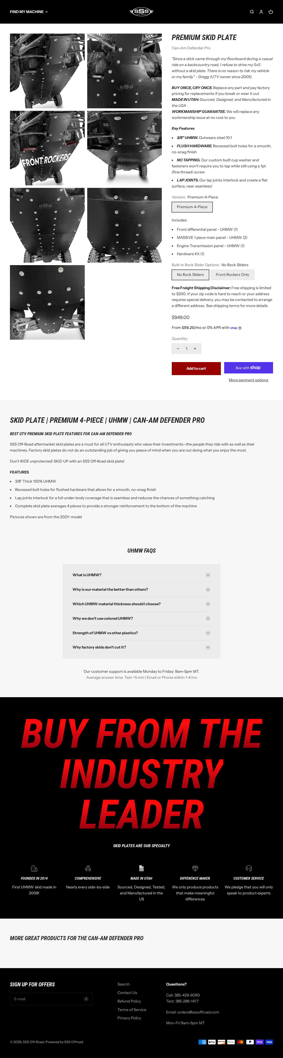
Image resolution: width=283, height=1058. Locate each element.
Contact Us (127, 992)
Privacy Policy (129, 1018)
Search (123, 984)
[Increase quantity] (195, 349)
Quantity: (180, 338)
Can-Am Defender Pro (191, 48)
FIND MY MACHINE (27, 12)
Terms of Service (131, 1009)
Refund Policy (129, 1001)
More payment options (248, 380)
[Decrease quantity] (178, 349)
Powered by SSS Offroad (64, 1042)
